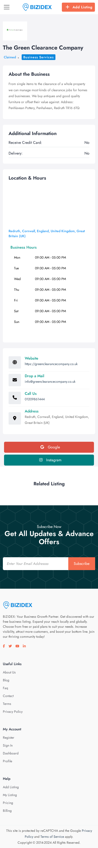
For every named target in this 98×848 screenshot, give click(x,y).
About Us (9, 672)
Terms (7, 703)
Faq (5, 688)
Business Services (38, 57)
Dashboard (11, 753)
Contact (8, 695)
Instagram (53, 460)
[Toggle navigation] (6, 7)
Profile (7, 761)
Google (53, 447)
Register (8, 737)
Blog (6, 680)
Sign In (8, 745)
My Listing (10, 795)
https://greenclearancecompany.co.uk (51, 363)
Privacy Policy (13, 711)
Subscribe (81, 563)
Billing (7, 810)
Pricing (8, 802)
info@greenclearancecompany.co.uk (50, 381)
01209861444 (35, 399)
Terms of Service (52, 836)
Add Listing (83, 7)
